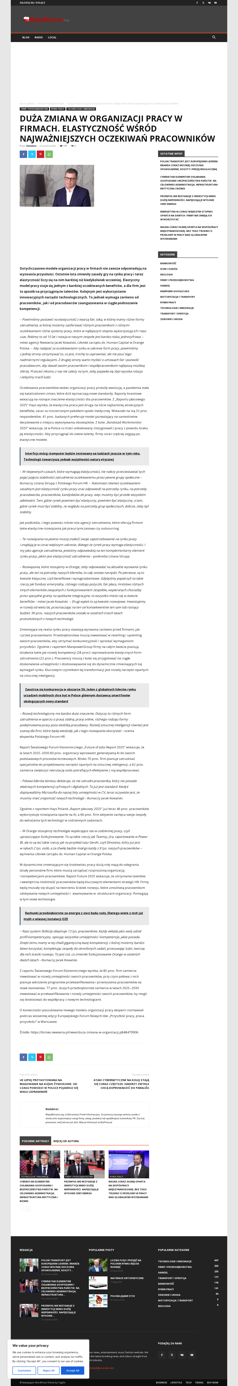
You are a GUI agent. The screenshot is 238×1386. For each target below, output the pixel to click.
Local (52, 37)
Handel (165, 285)
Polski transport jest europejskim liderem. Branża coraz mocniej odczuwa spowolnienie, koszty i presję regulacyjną (189, 165)
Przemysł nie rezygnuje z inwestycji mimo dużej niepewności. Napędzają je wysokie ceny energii (188, 200)
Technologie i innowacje (81, 109)
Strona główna (27, 103)
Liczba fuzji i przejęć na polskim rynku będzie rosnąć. (125, 1264)
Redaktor (31, 145)
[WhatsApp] (49, 154)
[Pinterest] (40, 154)
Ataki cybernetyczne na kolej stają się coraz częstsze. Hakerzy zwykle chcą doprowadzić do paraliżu (121, 1084)
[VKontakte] (209, 3)
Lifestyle (176, 1382)
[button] (213, 37)
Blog (25, 37)
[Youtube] (215, 3)
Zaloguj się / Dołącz (32, 2)
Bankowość (168, 263)
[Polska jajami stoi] (98, 1300)
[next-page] (28, 1208)
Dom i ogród (169, 269)
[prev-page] (22, 1208)
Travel (199, 1382)
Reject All (48, 1370)
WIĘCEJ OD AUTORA (66, 1141)
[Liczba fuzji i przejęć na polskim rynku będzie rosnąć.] (98, 1265)
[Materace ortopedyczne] (98, 1282)
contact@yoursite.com (101, 1368)
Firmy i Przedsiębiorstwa (51, 103)
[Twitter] (203, 3)
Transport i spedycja (174, 313)
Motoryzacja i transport (177, 296)
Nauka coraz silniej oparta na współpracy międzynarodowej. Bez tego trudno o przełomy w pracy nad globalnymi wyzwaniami (128, 1189)
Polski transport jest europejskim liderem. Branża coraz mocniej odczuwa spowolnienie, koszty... (60, 1265)
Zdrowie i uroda (171, 319)
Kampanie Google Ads (174, 291)
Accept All (72, 1370)
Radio (39, 37)
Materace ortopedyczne (127, 1278)
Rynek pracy (57, 109)
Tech (189, 1382)
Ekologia (166, 274)
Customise (24, 1370)
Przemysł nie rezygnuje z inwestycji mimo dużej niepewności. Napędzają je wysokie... (58, 1310)
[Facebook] (197, 3)
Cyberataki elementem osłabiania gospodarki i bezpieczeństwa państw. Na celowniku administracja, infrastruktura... (60, 1288)
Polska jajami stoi (122, 1296)
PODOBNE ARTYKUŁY (35, 1141)
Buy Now (212, 1382)
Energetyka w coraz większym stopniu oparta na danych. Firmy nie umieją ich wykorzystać (186, 215)
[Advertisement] (119, 70)
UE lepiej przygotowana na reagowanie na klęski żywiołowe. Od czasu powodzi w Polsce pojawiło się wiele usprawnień (49, 1086)
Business (161, 1382)
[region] (48, 1359)
